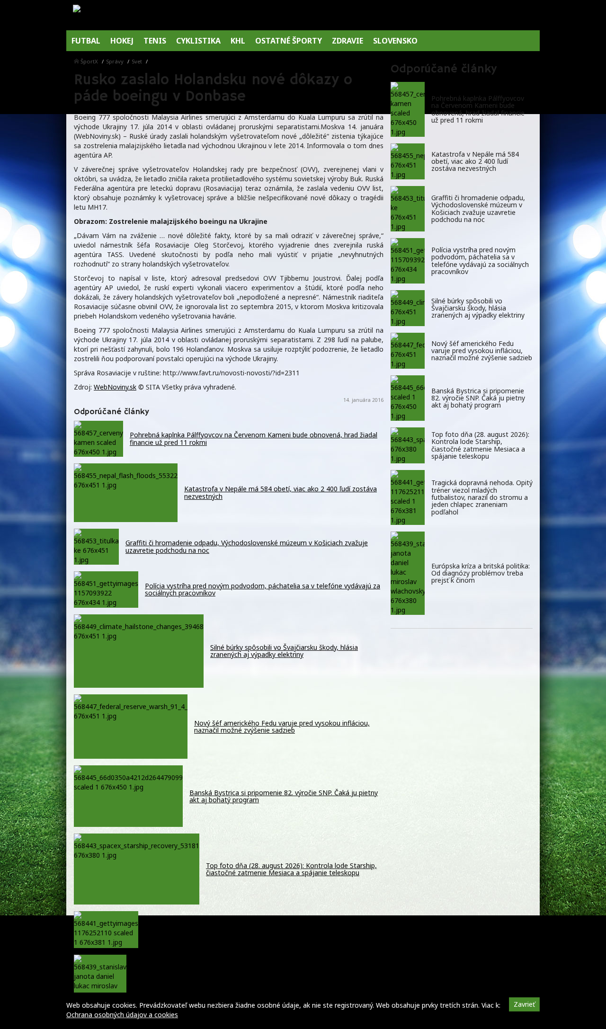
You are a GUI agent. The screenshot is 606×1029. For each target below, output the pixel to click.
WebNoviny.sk (115, 386)
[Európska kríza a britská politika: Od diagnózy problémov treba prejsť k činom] (408, 573)
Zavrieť (524, 1004)
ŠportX (89, 61)
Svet (137, 61)
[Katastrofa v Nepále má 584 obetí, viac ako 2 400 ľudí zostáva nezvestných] (408, 161)
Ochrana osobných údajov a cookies (122, 1014)
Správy (115, 61)
